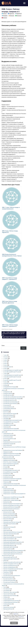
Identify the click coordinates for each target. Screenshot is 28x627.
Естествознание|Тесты (8, 438)
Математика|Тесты (8, 512)
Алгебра (5, 385)
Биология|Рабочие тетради (9, 413)
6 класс (5, 368)
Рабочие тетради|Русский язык (11, 563)
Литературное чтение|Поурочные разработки (14, 493)
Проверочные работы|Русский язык (12, 562)
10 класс (5, 356)
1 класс (5, 355)
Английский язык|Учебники (10, 403)
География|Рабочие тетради (10, 422)
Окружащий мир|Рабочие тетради (11, 543)
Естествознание (7, 437)
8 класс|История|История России (11, 380)
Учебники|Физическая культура (11, 600)
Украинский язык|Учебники (10, 595)
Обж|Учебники (6, 530)
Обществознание (7, 535)
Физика (5, 605)
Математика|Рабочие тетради (10, 507)
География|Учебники (8, 425)
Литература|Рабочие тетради (10, 483)
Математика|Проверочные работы (11, 505)
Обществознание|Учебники (10, 540)
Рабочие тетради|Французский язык (12, 568)
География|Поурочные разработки (11, 420)
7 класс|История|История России (11, 376)
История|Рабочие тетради (9, 472)
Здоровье (5, 440)
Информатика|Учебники (9, 460)
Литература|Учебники (8, 490)
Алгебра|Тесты (6, 391)
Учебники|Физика (7, 599)
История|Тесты (7, 473)
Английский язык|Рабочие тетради (11, 398)
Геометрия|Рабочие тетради (10, 428)
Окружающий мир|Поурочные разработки (13, 550)
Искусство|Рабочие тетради (10, 463)
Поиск (3, 345)
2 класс (5, 360)
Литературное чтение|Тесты (10, 498)
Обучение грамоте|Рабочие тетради (12, 532)
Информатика (6, 452)
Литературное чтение (8, 492)
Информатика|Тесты (8, 458)
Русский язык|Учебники (9, 582)
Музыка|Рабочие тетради (9, 517)
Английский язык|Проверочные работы (13, 396)
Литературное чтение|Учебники (11, 500)
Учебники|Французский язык (10, 602)
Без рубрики (6, 410)
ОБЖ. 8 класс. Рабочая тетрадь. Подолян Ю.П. (14, 337)
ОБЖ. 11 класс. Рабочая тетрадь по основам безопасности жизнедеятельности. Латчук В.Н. (13, 334)
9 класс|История (7, 383)
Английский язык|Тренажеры (10, 402)
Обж (4, 525)
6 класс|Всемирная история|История (12, 370)
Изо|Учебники (6, 445)
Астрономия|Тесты (8, 407)
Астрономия (6, 405)
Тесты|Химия (6, 590)
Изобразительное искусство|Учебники (12, 450)
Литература (6, 482)
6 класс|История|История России (11, 371)
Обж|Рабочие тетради (7, 329)
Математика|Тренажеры (9, 513)
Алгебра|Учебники (7, 393)
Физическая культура (8, 607)
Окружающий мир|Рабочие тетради (12, 552)
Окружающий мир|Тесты (9, 557)
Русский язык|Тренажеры (9, 580)
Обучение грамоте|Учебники (10, 533)
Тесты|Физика (6, 588)
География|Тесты (7, 423)
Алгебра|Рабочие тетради (9, 386)
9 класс (5, 381)
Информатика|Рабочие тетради (11, 453)
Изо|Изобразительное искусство (11, 442)
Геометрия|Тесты (7, 433)
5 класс (5, 365)
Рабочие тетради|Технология (10, 565)
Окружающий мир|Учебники (10, 558)
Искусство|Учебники (8, 465)
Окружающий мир (7, 548)
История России (7, 468)
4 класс (5, 363)
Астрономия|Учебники (8, 408)
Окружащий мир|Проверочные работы (12, 542)
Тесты (4, 587)
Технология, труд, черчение (10, 592)
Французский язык (8, 609)
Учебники (5, 597)
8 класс (5, 378)
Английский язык (7, 395)
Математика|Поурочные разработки (12, 503)
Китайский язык (7, 477)
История (5, 467)
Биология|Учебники (8, 415)
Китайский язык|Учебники (9, 480)
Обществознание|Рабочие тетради (11, 537)
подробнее (15, 613)
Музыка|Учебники (7, 518)
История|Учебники (7, 475)
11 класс (5, 358)
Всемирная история (8, 417)
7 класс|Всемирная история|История (12, 375)
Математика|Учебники (8, 515)
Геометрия (6, 427)
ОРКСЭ (5, 560)
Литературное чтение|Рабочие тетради (12, 497)
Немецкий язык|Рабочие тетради (11, 522)
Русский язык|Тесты (8, 579)
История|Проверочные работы (10, 470)
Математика (6, 502)
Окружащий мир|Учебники (9, 547)
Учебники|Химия (7, 604)
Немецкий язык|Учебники (9, 523)
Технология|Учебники (8, 594)
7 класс (5, 373)
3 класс (5, 361)
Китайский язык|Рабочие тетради (11, 478)
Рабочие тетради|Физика (9, 567)
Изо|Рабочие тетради (8, 443)
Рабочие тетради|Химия (9, 570)
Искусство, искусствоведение (10, 462)
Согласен (14, 623)
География (6, 418)
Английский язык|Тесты (9, 400)
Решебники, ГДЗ (7, 572)
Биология (5, 411)
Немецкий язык (7, 520)
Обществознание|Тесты (9, 538)
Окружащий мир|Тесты (9, 545)
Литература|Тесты (7, 488)
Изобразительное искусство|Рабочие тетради (14, 447)
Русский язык (6, 573)
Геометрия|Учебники (8, 435)
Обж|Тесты (6, 528)
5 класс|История (7, 366)
